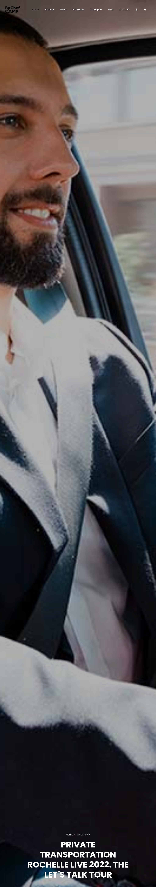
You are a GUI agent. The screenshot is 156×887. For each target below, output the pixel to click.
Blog (110, 9)
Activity (49, 9)
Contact (125, 9)
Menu (63, 9)
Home (35, 9)
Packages (78, 9)
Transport (96, 9)
